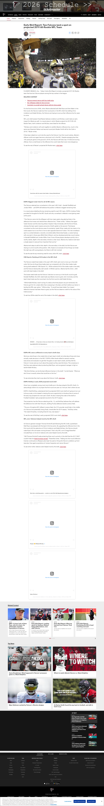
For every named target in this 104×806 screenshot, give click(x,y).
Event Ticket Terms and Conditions (55, 774)
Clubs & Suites (55, 769)
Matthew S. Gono (44, 596)
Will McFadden (32, 32)
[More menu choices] (52, 14)
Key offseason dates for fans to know (38, 103)
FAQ (55, 776)
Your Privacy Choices (67, 796)
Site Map (11, 774)
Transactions (22, 769)
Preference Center (92, 796)
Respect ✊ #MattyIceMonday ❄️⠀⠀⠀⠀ (39, 543)
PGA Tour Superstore (90, 767)
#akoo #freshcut (33, 594)
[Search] (81, 15)
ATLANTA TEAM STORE (73, 762)
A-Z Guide (37, 765)
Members (55, 760)
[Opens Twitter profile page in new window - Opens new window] (30, 35)
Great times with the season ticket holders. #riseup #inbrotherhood (45, 193)
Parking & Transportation (37, 762)
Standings (23, 772)
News (11, 760)
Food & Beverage (37, 772)
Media (36, 796)
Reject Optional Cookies (79, 801)
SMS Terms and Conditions (55, 779)
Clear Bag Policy (37, 767)
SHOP (74, 758)
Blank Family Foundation (90, 760)
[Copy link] (78, 33)
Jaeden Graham (44, 495)
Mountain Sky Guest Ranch (90, 765)
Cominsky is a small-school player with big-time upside (44, 105)
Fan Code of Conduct (37, 769)
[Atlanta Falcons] (52, 790)
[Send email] (75, 33)
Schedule (23, 760)
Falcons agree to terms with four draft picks (40, 100)
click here (59, 145)
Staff (23, 776)
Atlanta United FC (90, 762)
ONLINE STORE (74, 760)
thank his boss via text (41, 438)
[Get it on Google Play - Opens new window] (57, 784)
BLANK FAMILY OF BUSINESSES (90, 758)
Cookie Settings (79, 796)
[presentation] (95, 638)
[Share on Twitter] (73, 33)
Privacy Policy (10, 796)
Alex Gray (43, 346)
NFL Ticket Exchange (55, 772)
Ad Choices (54, 796)
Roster (23, 762)
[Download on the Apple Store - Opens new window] (47, 783)
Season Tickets (55, 765)
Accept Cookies (91, 801)
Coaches (23, 774)
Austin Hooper (45, 196)
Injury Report (22, 767)
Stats (23, 765)
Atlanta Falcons (45, 546)
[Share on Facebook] (70, 33)
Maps (37, 760)
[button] (50, 638)
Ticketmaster (55, 767)
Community (11, 772)
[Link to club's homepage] (4, 14)
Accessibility (45, 796)
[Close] (101, 801)
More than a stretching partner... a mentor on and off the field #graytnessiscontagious (49, 493)
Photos (10, 765)
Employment (21, 796)
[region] (52, 801)
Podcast (10, 767)
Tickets (55, 762)
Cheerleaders (10, 769)
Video (11, 762)
